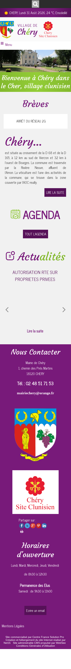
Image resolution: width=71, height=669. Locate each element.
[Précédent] (7, 309)
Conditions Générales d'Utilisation (35, 645)
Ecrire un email (35, 610)
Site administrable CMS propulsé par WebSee (39, 642)
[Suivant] (64, 309)
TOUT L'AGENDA (35, 234)
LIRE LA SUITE (55, 192)
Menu (8, 44)
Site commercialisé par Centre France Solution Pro (34, 637)
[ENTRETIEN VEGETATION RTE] (43, 305)
